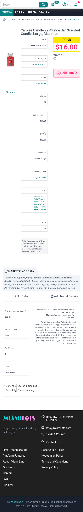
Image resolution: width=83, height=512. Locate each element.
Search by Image (23, 390)
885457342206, (40, 204)
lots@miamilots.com (58, 428)
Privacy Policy (50, 467)
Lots (18, 12)
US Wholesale (15, 501)
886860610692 (40, 209)
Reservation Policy (53, 449)
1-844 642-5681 (56, 434)
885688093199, (40, 207)
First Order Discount (15, 449)
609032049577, (40, 196)
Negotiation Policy (52, 455)
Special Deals (37, 12)
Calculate (41, 178)
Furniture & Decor (53, 19)
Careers (8, 473)
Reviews (8, 484)
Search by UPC (11, 390)
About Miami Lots (13, 461)
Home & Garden (30, 19)
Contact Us (53, 442)
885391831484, (40, 202)
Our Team (9, 467)
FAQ (5, 479)
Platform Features (14, 455)
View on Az (11, 386)
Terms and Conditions (55, 461)
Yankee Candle (40, 83)
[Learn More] (65, 4)
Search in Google (23, 386)
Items (6, 12)
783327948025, (40, 199)
